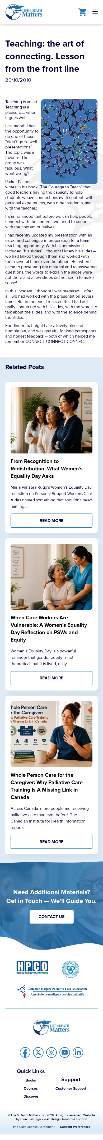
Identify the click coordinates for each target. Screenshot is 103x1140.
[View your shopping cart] (81, 12)
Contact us (52, 916)
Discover (31, 1096)
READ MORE (51, 520)
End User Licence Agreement (34, 1127)
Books (31, 1080)
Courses (31, 1088)
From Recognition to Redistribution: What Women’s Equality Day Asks (47, 468)
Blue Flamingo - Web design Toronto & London (53, 1119)
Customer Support (70, 1088)
